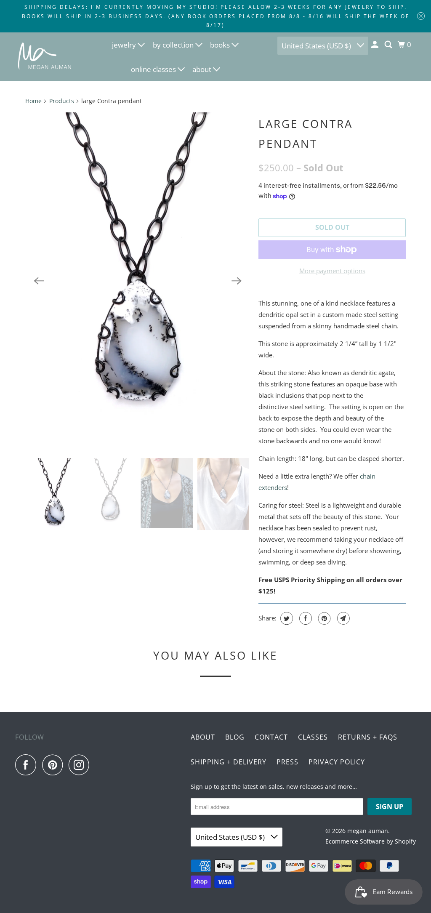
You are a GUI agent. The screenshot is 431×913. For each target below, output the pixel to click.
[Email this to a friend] (342, 618)
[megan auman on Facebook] (27, 764)
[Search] (389, 45)
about (202, 69)
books (220, 45)
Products (61, 101)
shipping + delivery (228, 762)
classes (313, 737)
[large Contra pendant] (137, 281)
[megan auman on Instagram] (81, 764)
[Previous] (38, 281)
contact (271, 737)
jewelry (125, 45)
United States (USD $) (317, 46)
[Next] (236, 281)
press (287, 762)
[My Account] (375, 45)
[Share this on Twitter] (285, 618)
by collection (174, 45)
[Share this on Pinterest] (323, 618)
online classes (154, 69)
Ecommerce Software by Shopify (370, 841)
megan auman (367, 831)
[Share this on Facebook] (304, 618)
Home (33, 101)
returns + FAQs (367, 737)
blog (235, 737)
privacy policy (337, 762)
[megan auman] (45, 57)
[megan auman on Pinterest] (54, 764)
